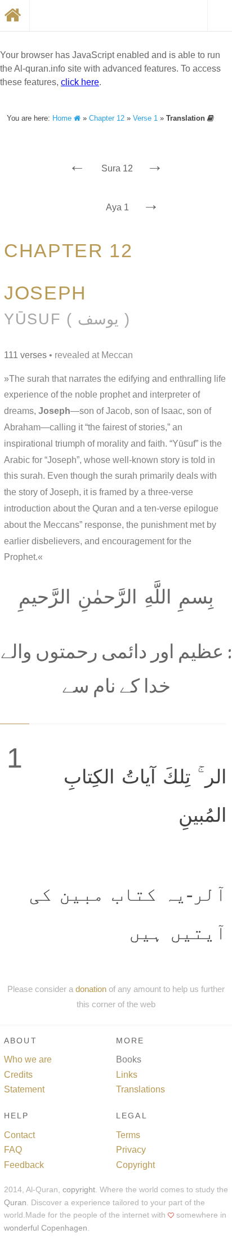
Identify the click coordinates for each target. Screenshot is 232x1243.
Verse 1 (145, 118)
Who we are (28, 1059)
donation (90, 989)
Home (63, 118)
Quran (15, 1202)
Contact (19, 1135)
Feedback (24, 1165)
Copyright (135, 1165)
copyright (79, 1189)
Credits (18, 1074)
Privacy (131, 1149)
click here (80, 82)
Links (126, 1074)
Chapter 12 (106, 118)
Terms (128, 1135)
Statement (24, 1089)
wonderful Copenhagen (45, 1228)
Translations (140, 1089)
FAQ (13, 1149)
